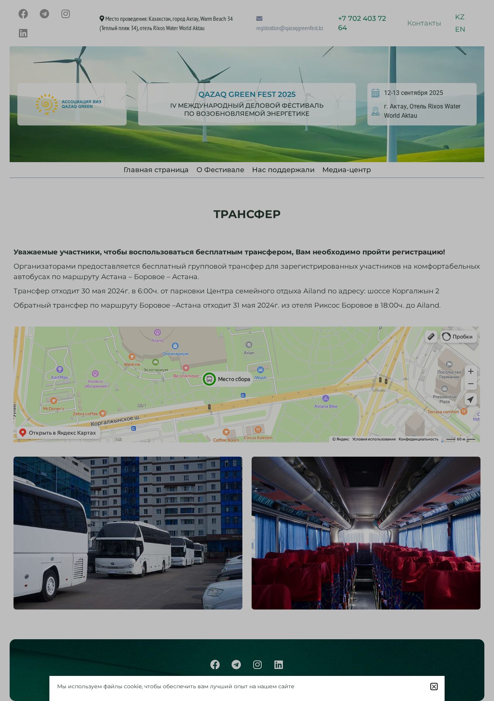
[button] (434, 686)
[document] (247, 350)
